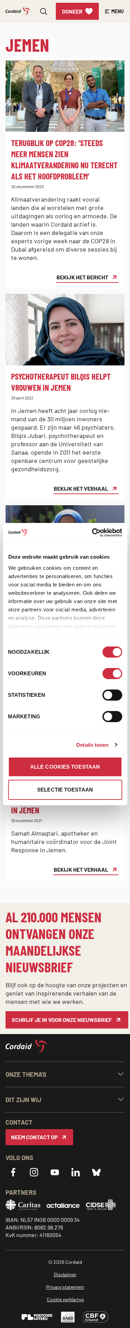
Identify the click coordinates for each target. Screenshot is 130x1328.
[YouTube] (54, 1172)
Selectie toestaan (65, 790)
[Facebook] (13, 1172)
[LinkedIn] (75, 1172)
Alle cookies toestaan (65, 767)
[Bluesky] (96, 1172)
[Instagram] (34, 1172)
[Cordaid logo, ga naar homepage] (18, 11)
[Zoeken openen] (44, 11)
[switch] (112, 673)
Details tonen (92, 745)
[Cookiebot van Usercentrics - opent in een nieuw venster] (92, 532)
